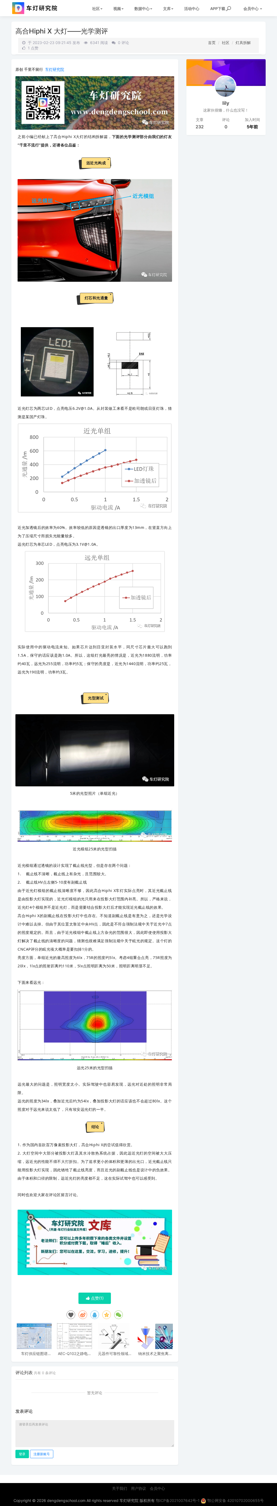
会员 (251, 8)
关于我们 (119, 1488)
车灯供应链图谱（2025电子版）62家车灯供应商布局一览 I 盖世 (34, 1353)
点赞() (97, 1298)
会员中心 (157, 1488)
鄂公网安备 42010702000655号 (235, 1500)
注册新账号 (42, 1454)
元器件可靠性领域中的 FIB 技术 (115, 1353)
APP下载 (217, 8)
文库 (167, 8)
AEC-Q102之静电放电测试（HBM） (74, 1353)
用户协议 (138, 1488)
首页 (212, 42)
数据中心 (142, 8)
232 (200, 126)
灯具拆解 (243, 42)
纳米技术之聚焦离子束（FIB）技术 (155, 1353)
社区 (96, 8)
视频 (117, 8)
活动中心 (191, 8)
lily (225, 103)
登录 (22, 1454)
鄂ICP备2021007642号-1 (178, 1500)
